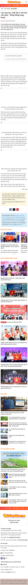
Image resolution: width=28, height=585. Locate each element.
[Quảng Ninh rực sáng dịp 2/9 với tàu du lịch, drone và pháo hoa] (4, 442)
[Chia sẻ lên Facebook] (10, 209)
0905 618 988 (14, 522)
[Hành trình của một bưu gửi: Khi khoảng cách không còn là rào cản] (4, 482)
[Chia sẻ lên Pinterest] (17, 209)
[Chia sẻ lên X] (14, 209)
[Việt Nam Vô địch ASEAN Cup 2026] (4, 437)
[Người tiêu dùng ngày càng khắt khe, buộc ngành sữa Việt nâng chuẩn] (4, 475)
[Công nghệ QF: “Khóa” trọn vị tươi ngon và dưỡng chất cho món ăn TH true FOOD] (4, 501)
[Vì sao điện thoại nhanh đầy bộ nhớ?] (4, 430)
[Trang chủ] (2, 8)
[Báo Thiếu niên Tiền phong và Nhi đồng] (14, 2)
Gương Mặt (14, 8)
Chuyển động (7, 5)
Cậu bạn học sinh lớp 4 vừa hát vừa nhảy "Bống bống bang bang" (13, 217)
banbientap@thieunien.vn (16, 224)
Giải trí (22, 5)
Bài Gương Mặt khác (9, 258)
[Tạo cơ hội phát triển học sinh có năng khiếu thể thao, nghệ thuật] (4, 418)
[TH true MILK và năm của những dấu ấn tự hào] (4, 488)
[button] (26, 2)
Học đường (16, 5)
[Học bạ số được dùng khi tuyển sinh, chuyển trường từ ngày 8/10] (14, 403)
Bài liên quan (6, 229)
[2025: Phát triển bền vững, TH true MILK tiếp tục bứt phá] (4, 495)
